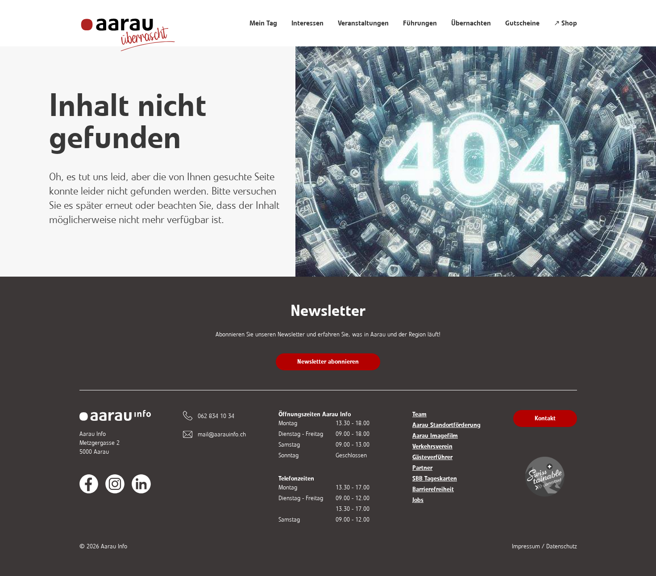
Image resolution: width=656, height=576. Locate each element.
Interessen (307, 23)
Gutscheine (522, 23)
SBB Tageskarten (434, 478)
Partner (422, 468)
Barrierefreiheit (433, 489)
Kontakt (545, 418)
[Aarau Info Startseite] (136, 30)
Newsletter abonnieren (328, 361)
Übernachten (471, 23)
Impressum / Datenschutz (544, 546)
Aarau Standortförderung (446, 425)
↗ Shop (565, 23)
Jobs (417, 500)
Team (419, 414)
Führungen (420, 23)
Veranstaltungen (363, 23)
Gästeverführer (432, 457)
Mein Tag (263, 23)
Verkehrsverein (432, 446)
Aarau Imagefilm (435, 435)
